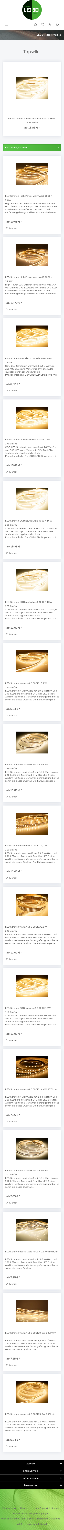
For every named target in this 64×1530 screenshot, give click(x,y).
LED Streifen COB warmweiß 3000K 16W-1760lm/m (28, 441)
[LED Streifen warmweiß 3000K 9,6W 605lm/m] (32, 1311)
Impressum (31, 1524)
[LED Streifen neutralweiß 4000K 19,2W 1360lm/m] (32, 742)
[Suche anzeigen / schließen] (35, 24)
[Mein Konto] (50, 24)
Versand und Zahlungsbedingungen (30, 1513)
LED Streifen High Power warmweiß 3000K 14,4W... (28, 279)
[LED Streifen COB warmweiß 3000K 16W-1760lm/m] (32, 418)
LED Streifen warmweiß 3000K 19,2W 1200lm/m (26, 685)
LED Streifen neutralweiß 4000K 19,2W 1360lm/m (26, 766)
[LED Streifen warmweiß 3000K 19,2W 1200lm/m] (32, 661)
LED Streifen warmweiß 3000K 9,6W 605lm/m (30, 1333)
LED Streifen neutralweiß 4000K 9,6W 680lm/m (31, 1251)
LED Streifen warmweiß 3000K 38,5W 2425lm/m (26, 928)
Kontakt (56, 1508)
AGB (19, 1524)
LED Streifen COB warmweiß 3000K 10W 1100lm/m (28, 1010)
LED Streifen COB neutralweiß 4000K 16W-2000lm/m (32, 120)
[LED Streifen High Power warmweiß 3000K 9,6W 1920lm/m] (32, 174)
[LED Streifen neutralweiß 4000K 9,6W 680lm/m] (32, 1230)
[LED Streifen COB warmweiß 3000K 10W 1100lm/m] (32, 986)
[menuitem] (6, 24)
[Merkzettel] (42, 24)
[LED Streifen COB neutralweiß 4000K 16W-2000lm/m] (32, 87)
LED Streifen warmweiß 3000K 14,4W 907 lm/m (31, 1089)
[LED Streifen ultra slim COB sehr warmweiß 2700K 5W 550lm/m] (32, 336)
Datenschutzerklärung (48, 1518)
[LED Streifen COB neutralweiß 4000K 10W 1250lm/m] (32, 580)
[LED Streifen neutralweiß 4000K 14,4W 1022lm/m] (32, 1148)
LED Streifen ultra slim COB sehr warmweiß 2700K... (28, 360)
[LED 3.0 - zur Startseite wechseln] (32, 10)
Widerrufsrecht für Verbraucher (17, 1518)
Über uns (24, 1508)
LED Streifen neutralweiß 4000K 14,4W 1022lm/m (26, 1172)
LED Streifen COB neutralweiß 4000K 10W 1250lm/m (28, 604)
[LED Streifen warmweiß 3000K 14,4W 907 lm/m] (32, 1067)
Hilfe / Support (40, 1508)
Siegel (43, 1524)
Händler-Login (9, 1508)
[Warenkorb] (57, 24)
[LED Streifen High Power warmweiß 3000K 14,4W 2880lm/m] (32, 255)
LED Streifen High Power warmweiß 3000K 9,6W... (28, 198)
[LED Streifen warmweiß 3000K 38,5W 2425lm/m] (32, 905)
